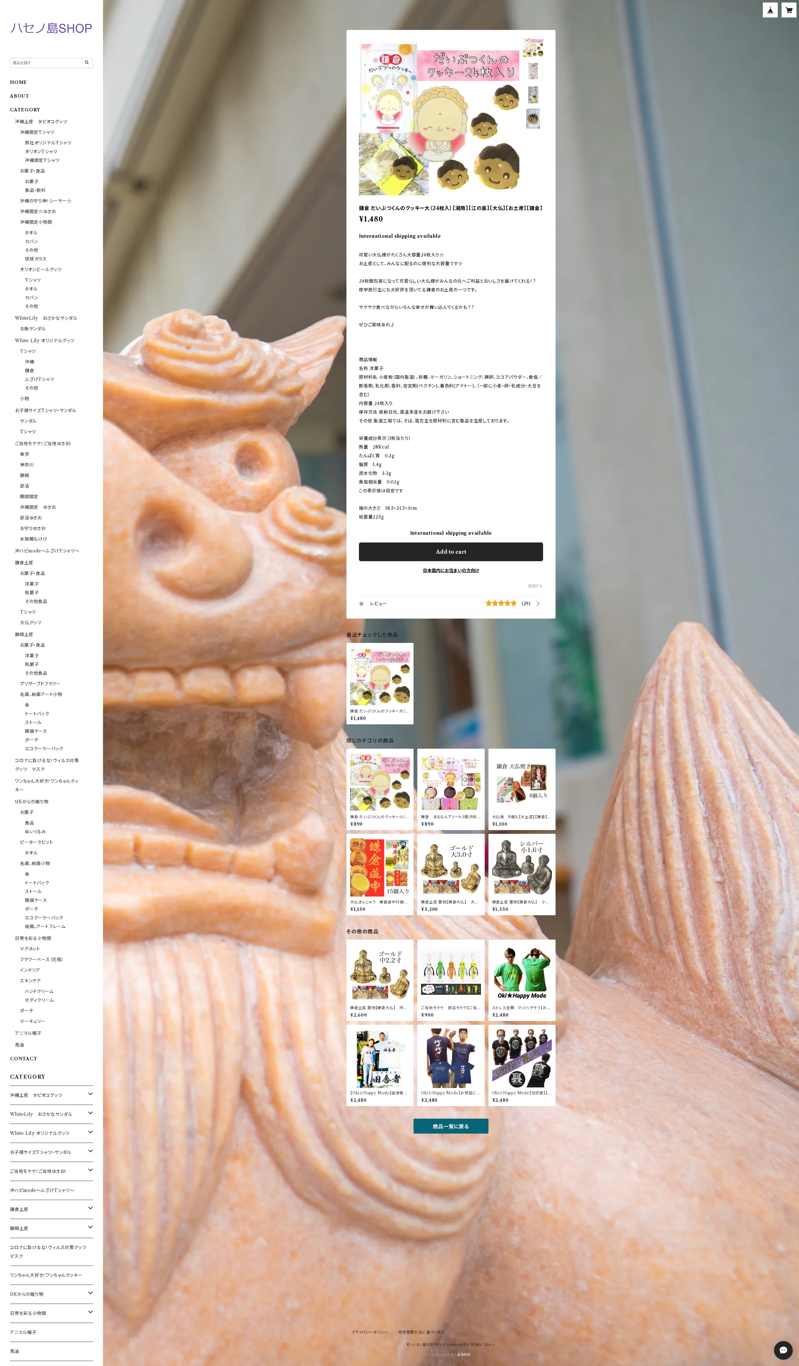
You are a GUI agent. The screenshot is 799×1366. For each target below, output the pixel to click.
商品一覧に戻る (451, 1126)
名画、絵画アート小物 (41, 694)
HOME (18, 82)
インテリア (30, 970)
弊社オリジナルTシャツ (48, 143)
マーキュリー (33, 1021)
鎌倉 (29, 370)
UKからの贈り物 (31, 802)
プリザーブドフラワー (40, 684)
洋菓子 (32, 584)
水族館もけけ (33, 539)
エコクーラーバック (44, 748)
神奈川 (27, 465)
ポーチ (31, 740)
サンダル (28, 421)
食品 (29, 823)
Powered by (444, 1354)
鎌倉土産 (24, 563)
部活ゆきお (31, 518)
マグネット (30, 949)
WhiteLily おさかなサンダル (46, 318)
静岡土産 (24, 634)
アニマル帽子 (28, 1033)
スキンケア (30, 981)
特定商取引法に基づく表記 (421, 1332)
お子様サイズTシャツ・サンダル (45, 410)
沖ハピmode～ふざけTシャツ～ (47, 551)
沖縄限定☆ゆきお (40, 211)
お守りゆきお (33, 528)
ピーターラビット (36, 842)
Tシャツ (33, 280)
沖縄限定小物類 (36, 222)
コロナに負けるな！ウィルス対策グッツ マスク (50, 1252)
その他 (31, 250)
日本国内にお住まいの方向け (451, 570)
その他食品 (36, 601)
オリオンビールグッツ (41, 269)
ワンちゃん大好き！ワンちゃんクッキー (46, 1275)
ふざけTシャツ (39, 379)
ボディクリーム (39, 1000)
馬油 (19, 1045)
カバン (31, 241)
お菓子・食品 (32, 171)
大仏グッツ (31, 622)
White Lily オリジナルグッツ (45, 340)
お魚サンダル (33, 329)
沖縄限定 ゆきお (38, 507)
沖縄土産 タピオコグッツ (41, 121)
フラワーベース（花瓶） (42, 959)
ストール (33, 722)
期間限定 (29, 496)
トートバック (37, 714)
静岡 (24, 475)
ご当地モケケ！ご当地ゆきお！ (43, 443)
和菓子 (32, 592)
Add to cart (451, 552)
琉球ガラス (36, 259)
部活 (24, 486)
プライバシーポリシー (369, 1332)
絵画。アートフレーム (45, 926)
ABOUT (19, 96)
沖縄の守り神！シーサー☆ (46, 201)
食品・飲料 (35, 190)
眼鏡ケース (36, 731)
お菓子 (31, 181)
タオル (31, 233)
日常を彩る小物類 (33, 938)
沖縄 (29, 362)
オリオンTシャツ (41, 151)
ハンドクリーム (39, 991)
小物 (24, 398)
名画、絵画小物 (35, 863)
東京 (24, 454)
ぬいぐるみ (35, 831)
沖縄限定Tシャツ (37, 132)
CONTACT (23, 1059)
